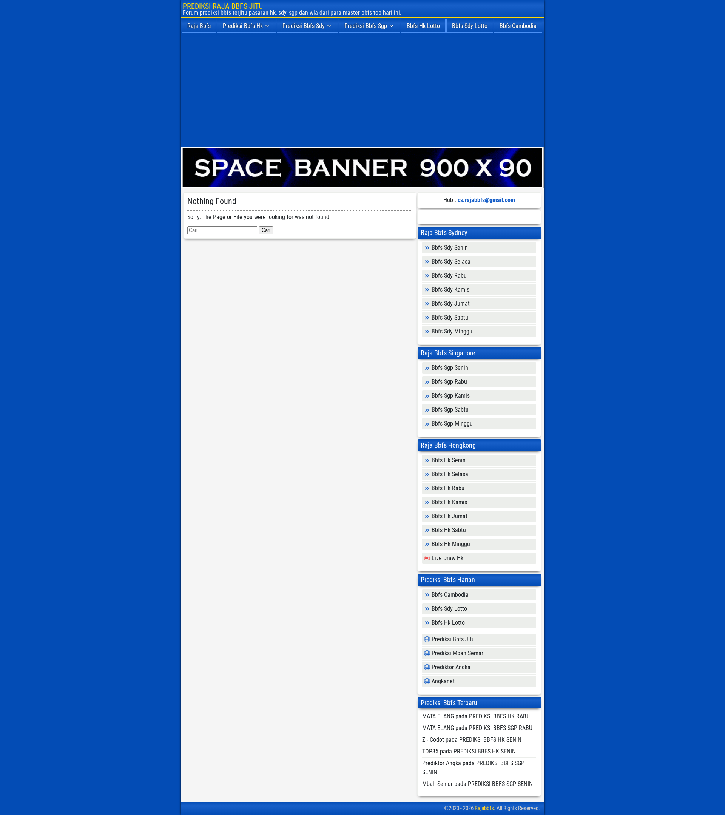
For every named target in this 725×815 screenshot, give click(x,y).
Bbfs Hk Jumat (449, 516)
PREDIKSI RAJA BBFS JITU (223, 6)
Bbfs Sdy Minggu (452, 331)
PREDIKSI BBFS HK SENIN (490, 739)
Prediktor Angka (451, 667)
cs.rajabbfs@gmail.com (486, 200)
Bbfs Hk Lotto (423, 25)
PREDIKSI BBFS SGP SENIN (500, 783)
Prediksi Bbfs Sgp (365, 25)
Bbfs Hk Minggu (451, 544)
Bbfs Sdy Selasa (451, 261)
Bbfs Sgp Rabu (449, 381)
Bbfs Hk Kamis (449, 502)
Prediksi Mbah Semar (457, 653)
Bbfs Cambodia (518, 25)
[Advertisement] (362, 90)
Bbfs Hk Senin (449, 460)
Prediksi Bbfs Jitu (453, 639)
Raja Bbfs (199, 25)
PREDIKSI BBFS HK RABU (499, 716)
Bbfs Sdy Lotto (469, 25)
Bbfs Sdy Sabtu (450, 317)
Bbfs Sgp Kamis (451, 395)
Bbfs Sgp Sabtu (450, 409)
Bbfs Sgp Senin (450, 367)
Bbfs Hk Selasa (450, 474)
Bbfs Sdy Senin (450, 247)
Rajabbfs (484, 808)
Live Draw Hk (447, 558)
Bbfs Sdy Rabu (449, 275)
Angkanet (443, 681)
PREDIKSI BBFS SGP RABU (500, 728)
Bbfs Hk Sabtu (449, 530)
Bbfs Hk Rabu (448, 488)
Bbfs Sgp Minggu (452, 423)
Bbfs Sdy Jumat (451, 303)
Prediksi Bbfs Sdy (303, 25)
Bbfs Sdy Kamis (450, 289)
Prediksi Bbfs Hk (243, 25)
